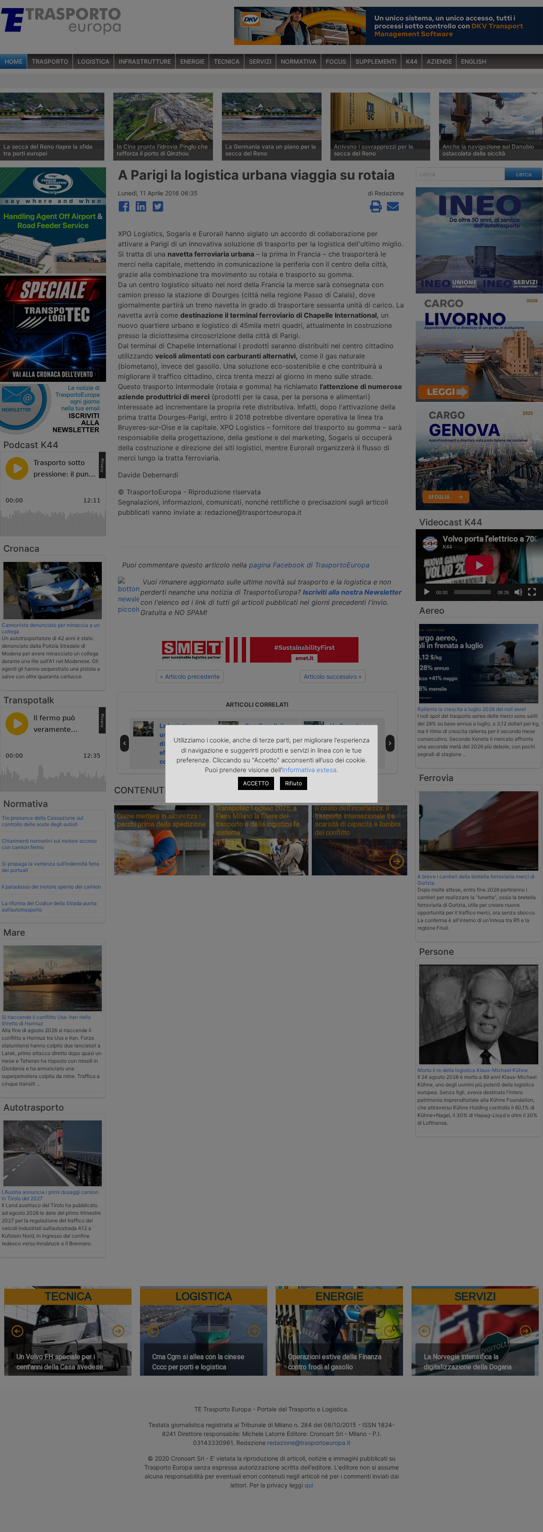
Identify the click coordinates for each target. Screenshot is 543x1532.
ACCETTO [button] (256, 783)
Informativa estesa (309, 770)
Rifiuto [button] (293, 783)
